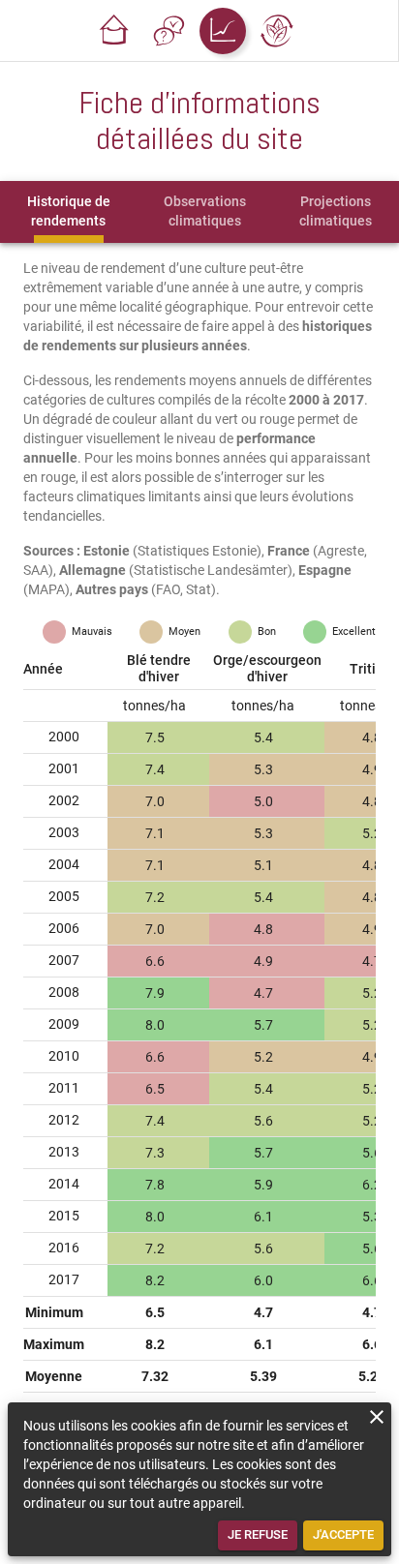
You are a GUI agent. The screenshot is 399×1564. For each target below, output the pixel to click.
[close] (376, 1416)
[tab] (69, 212)
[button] (114, 31)
